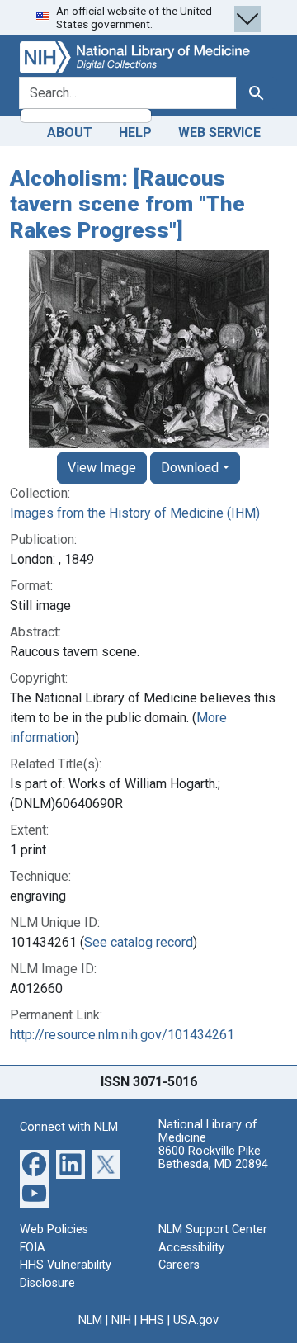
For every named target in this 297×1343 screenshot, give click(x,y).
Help (135, 132)
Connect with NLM (69, 1127)
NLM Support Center (212, 1229)
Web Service (219, 132)
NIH (121, 1320)
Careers (179, 1265)
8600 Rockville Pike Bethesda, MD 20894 (213, 1157)
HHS (152, 1320)
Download (190, 467)
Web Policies (54, 1229)
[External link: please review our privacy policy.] (34, 1163)
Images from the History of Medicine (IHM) (135, 513)
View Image (102, 467)
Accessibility (191, 1248)
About (69, 132)
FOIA (32, 1248)
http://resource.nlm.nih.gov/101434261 (122, 1035)
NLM (90, 1320)
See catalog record (138, 942)
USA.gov (196, 1320)
